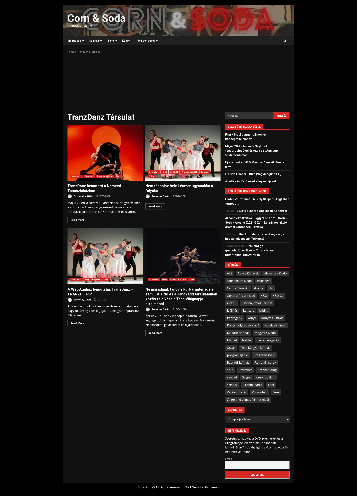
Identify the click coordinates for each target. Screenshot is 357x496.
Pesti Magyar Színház (255, 348)
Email (228, 459)
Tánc (118, 176)
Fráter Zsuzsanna (237, 199)
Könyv (126, 40)
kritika (263, 310)
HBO (263, 296)
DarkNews (192, 487)
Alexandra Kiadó (275, 273)
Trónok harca (252, 385)
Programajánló (104, 176)
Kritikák (174, 172)
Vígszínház (259, 392)
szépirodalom (265, 377)
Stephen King (267, 370)
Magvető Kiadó (265, 333)
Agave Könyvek (248, 273)
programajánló (237, 355)
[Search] (285, 40)
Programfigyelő (264, 355)
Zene (110, 40)
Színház (94, 40)
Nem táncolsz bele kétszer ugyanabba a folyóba (183, 153)
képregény (234, 318)
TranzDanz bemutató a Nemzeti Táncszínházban (105, 153)
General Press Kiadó (241, 296)
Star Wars (246, 370)
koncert (248, 310)
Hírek (164, 172)
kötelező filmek (275, 325)
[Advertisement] (178, 82)
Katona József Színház (257, 303)
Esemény (89, 176)
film (271, 288)
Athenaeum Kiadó (239, 281)
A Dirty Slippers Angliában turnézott (262, 211)
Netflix (246, 340)
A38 (229, 273)
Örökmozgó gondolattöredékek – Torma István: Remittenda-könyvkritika (250, 250)
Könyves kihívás (272, 318)
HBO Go (278, 296)
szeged (232, 377)
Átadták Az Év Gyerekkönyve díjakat (250, 181)
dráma (258, 288)
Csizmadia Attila (83, 196)
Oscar (231, 348)
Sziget (246, 377)
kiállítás (232, 310)
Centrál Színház (238, 288)
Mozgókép (74, 40)
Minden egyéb (146, 40)
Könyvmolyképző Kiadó (243, 325)
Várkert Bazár (237, 392)
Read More (77, 220)
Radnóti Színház (238, 362)
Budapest (76, 176)
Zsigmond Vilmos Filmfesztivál (248, 400)
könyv (251, 318)
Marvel (232, 340)
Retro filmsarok (265, 362)
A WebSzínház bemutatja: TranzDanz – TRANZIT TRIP (105, 256)
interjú (231, 303)
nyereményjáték (268, 340)
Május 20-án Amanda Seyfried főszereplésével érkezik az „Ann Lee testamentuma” (251, 150)
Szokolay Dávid (160, 196)
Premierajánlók (189, 172)
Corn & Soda (96, 18)
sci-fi (230, 370)
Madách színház (238, 333)
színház (232, 385)
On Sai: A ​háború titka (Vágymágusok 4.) (253, 174)
